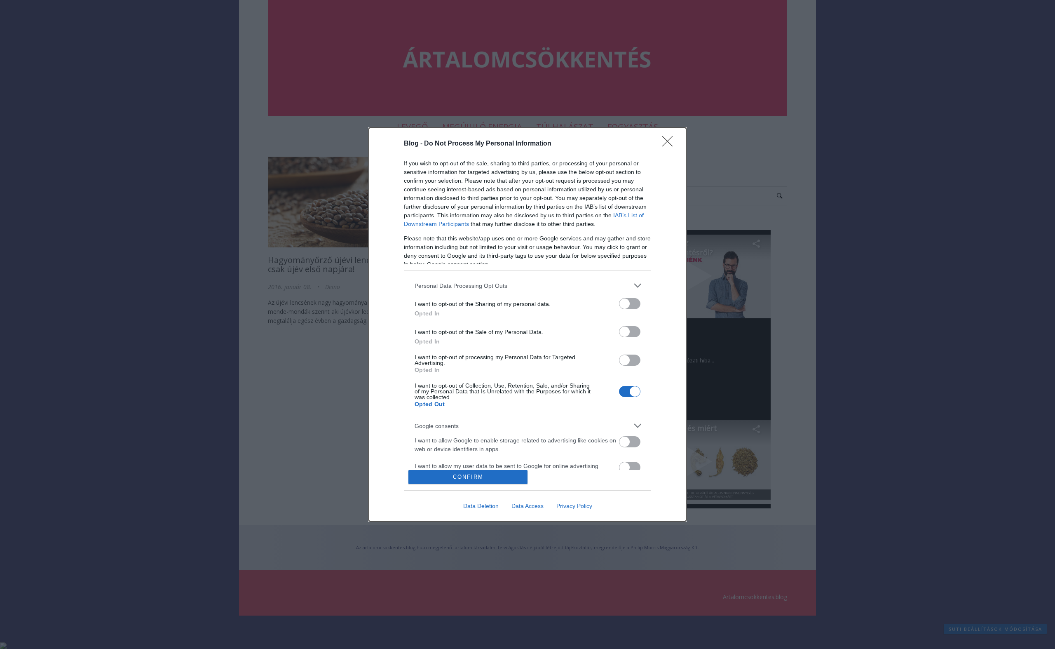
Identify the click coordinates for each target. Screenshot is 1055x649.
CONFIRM (468, 477)
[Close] (670, 144)
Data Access (527, 506)
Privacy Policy (574, 506)
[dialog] (527, 324)
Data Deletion (481, 506)
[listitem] (527, 285)
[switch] (629, 303)
